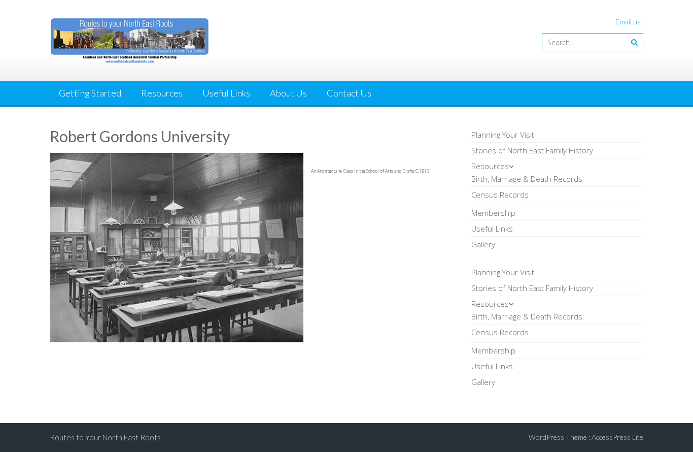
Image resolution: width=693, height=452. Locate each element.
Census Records (500, 194)
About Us (288, 93)
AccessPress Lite (617, 437)
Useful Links (226, 93)
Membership (493, 213)
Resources (162, 93)
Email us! (629, 21)
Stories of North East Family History (532, 150)
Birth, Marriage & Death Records (526, 179)
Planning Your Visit (502, 135)
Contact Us (349, 93)
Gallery (483, 244)
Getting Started (90, 93)
